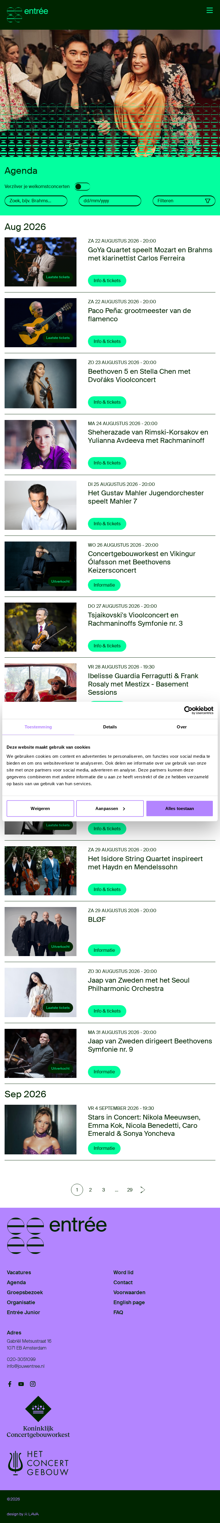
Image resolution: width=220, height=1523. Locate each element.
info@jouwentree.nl (25, 1366)
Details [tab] (110, 726)
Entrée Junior (23, 1312)
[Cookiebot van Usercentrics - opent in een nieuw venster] (188, 710)
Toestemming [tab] (38, 726)
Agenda (16, 1282)
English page (129, 1302)
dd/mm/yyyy (96, 201)
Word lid (123, 1272)
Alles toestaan (179, 808)
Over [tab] (181, 726)
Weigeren (40, 808)
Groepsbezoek (25, 1292)
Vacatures (19, 1272)
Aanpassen (106, 808)
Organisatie (21, 1302)
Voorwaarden (129, 1292)
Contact (123, 1282)
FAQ (118, 1312)
